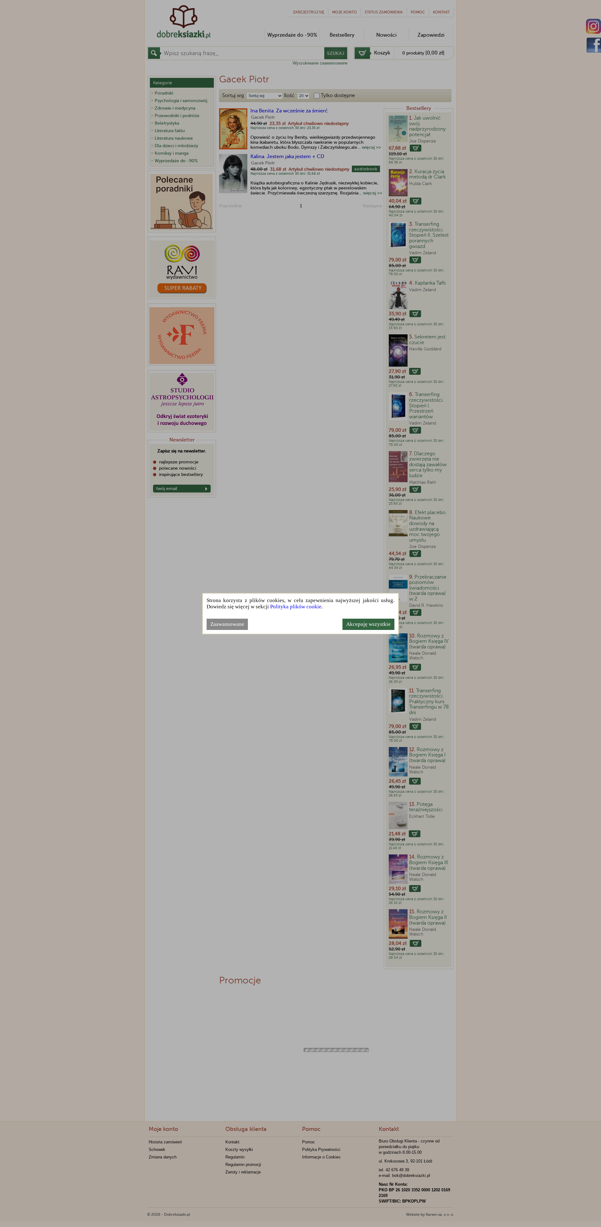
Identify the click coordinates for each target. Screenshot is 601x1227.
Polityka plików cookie (295, 607)
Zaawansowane (227, 624)
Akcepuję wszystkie (368, 624)
